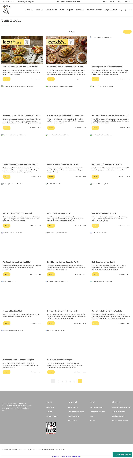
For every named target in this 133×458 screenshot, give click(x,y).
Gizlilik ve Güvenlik (118, 412)
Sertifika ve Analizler (97, 412)
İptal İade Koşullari (118, 416)
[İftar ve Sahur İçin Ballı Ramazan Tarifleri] (22, 50)
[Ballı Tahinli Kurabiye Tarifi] (66, 197)
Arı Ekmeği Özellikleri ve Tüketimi (17, 213)
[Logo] (6, 9)
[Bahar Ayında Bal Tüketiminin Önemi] (111, 50)
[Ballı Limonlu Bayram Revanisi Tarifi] (66, 246)
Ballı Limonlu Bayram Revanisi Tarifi (62, 262)
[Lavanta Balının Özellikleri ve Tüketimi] (66, 148)
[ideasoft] (56, 457)
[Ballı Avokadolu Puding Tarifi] (111, 197)
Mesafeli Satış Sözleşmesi (121, 407)
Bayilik (104, 2)
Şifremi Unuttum (52, 416)
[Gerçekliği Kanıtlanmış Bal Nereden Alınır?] (111, 99)
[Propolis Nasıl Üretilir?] (22, 294)
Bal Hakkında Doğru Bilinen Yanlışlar (107, 311)
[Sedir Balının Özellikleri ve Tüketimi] (111, 148)
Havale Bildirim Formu (76, 412)
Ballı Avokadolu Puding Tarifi (104, 213)
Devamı (6, 79)
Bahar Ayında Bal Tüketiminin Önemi (107, 67)
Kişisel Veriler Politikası (120, 421)
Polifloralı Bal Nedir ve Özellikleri (17, 262)
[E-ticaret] (66, 457)
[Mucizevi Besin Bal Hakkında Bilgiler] (22, 343)
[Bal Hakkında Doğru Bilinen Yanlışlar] (111, 294)
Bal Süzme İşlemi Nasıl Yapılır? (60, 360)
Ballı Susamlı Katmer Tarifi (103, 262)
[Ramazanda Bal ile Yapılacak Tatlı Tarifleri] (66, 50)
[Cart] (130, 10)
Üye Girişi (49, 412)
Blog (119, 2)
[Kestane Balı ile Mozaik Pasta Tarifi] (66, 294)
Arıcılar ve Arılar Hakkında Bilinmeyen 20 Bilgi (66, 115)
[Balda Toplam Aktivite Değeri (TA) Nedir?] (22, 148)
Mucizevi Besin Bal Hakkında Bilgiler (18, 360)
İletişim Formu (73, 407)
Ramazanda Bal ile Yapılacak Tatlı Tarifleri (65, 67)
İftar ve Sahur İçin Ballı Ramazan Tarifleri (20, 67)
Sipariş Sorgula (73, 416)
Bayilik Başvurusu (96, 407)
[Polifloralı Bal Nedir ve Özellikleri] (22, 246)
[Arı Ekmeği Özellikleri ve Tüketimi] (22, 197)
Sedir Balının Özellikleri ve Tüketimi (107, 164)
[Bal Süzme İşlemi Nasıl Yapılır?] (66, 343)
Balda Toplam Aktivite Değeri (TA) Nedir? (20, 164)
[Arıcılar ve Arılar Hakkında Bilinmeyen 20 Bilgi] (66, 99)
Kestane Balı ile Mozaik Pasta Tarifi (62, 311)
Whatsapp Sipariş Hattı (123, 454)
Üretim (112, 2)
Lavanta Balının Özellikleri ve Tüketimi (63, 164)
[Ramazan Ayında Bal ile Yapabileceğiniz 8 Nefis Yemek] (22, 99)
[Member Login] (125, 10)
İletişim (127, 2)
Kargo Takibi (72, 421)
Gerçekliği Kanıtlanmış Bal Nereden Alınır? (110, 115)
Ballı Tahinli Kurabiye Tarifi (58, 213)
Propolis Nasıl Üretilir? (12, 311)
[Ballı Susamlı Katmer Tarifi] (111, 246)
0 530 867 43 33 (8, 2)
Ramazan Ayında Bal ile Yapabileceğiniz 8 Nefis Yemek (22, 115)
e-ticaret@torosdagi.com (26, 2)
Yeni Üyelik (50, 407)
